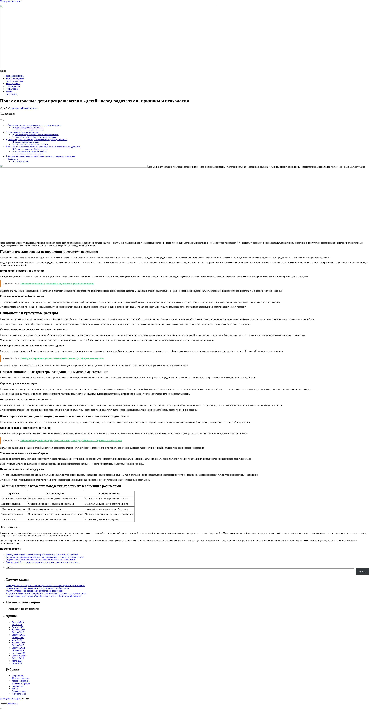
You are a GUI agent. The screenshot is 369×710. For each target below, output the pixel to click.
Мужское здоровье (15, 78)
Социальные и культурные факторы (23, 132)
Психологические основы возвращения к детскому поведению (35, 125)
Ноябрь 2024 (18, 650)
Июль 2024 (17, 661)
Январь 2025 (18, 645)
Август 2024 (18, 658)
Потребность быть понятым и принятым (31, 144)
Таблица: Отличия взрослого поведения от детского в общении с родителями (41, 156)
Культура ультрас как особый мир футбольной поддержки (34, 591)
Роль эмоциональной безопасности (29, 130)
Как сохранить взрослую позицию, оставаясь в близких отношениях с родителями (44, 147)
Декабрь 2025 (18, 635)
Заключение (13, 159)
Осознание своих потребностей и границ (31, 149)
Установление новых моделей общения (30, 151)
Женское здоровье (14, 81)
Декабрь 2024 (18, 648)
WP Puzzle (13, 703)
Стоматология (13, 86)
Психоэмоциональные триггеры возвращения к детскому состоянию (37, 139)
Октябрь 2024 (18, 653)
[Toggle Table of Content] (2, 120)
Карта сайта (11, 94)
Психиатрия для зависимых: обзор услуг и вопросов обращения (37, 588)
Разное (9, 91)
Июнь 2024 (17, 663)
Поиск (9, 567)
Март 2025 (17, 640)
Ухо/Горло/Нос (13, 83)
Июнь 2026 (17, 624)
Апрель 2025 (18, 637)
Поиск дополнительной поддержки (29, 154)
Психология (12, 88)
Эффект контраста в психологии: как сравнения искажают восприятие (40, 559)
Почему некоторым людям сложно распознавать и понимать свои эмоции (42, 554)
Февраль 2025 (18, 642)
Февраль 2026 (18, 629)
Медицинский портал (10, 1)
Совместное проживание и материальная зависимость (37, 135)
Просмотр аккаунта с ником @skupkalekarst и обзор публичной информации (43, 596)
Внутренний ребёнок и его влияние (29, 127)
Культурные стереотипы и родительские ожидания (35, 137)
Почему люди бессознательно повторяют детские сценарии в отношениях (42, 562)
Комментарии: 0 (30, 108)
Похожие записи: (22, 161)
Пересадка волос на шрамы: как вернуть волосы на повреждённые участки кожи (45, 585)
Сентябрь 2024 (19, 655)
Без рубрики (18, 675)
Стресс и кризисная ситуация (27, 142)
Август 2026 (18, 622)
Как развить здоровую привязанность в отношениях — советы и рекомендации (45, 557)
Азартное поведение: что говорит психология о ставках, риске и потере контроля (46, 593)
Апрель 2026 (18, 627)
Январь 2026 (18, 632)
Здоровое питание (15, 76)
